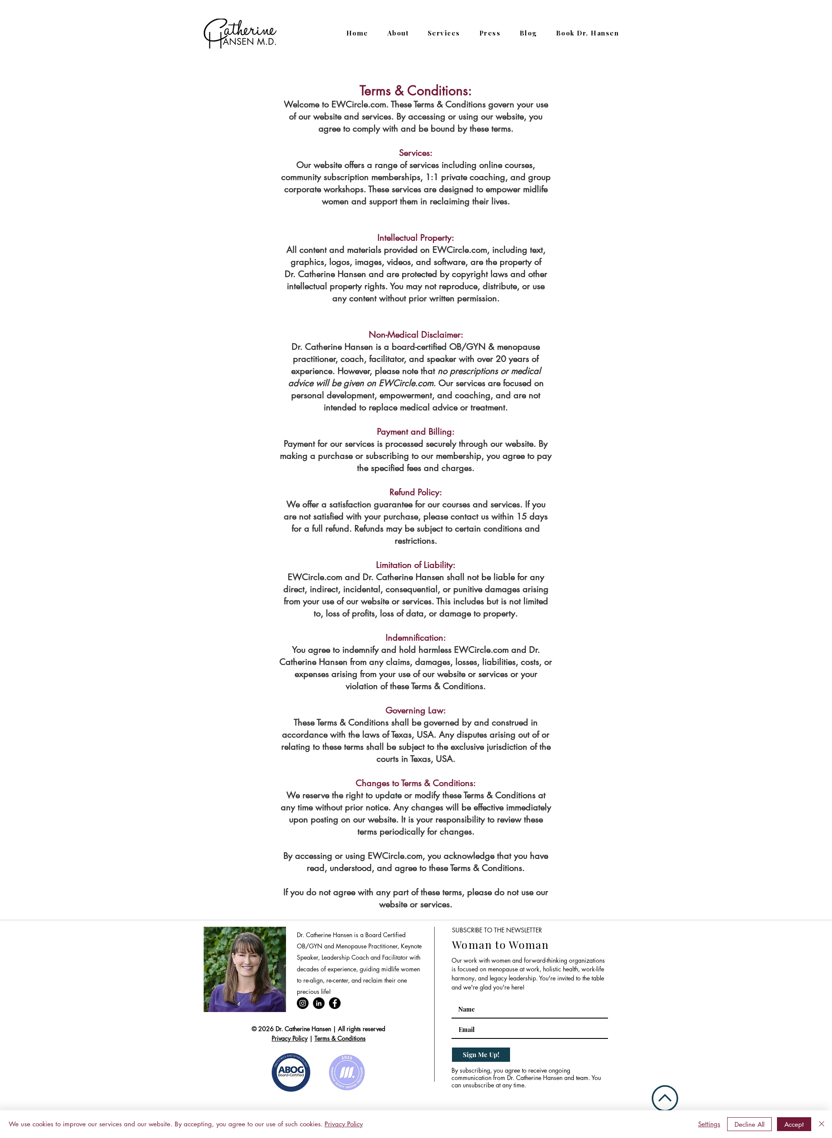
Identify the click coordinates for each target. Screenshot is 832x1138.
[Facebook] (335, 1003)
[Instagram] (303, 1003)
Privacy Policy (290, 1038)
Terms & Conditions (340, 1038)
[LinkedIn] (319, 1003)
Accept (794, 1124)
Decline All (749, 1124)
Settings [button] (709, 1124)
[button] (444, 33)
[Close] (821, 1124)
